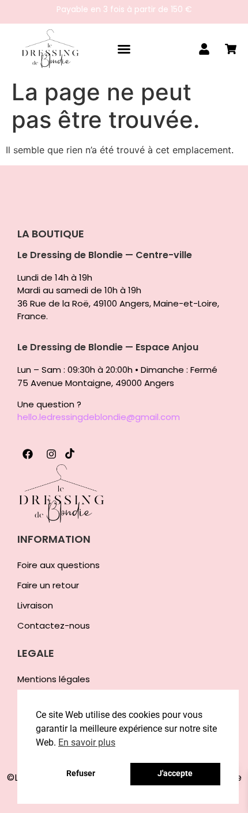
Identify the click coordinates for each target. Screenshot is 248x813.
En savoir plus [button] (86, 742)
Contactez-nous (53, 625)
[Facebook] (27, 454)
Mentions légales (53, 679)
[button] (124, 49)
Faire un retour (48, 585)
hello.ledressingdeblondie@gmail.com (98, 417)
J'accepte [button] (175, 773)
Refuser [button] (80, 773)
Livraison (35, 605)
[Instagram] (51, 454)
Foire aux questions (58, 565)
